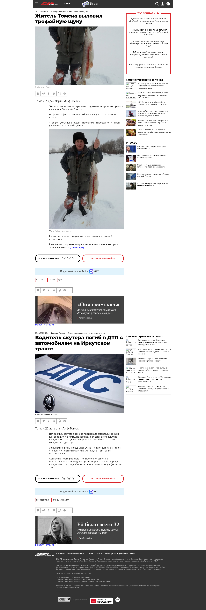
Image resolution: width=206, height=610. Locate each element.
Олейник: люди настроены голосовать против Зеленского (151, 166)
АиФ (55, 414)
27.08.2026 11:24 (41, 333)
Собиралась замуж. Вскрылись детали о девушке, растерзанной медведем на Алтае (152, 342)
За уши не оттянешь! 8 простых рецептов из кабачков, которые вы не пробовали (154, 132)
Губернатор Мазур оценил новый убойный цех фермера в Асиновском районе (148, 21)
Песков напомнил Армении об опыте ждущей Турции (153, 175)
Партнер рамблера (80, 599)
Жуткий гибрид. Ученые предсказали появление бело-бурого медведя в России (154, 351)
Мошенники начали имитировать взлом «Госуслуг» (152, 157)
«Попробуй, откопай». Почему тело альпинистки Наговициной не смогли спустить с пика (153, 113)
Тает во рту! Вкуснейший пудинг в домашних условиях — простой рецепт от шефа (153, 122)
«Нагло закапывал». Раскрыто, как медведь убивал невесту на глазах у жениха (153, 370)
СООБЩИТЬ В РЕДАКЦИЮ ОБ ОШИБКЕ (120, 554)
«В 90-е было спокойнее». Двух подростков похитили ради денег (153, 103)
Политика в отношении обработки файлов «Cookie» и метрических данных (84, 581)
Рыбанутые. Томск (43, 87)
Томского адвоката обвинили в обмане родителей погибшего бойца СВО (148, 43)
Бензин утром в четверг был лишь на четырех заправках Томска (148, 65)
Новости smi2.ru (44, 324)
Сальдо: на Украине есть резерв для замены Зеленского (153, 184)
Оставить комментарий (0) (103, 258)
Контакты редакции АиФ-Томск (70, 554)
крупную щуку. (76, 247)
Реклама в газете (94, 554)
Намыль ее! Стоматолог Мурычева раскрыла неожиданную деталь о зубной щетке (153, 95)
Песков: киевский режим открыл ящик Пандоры (151, 147)
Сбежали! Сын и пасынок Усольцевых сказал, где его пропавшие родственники (154, 379)
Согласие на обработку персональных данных (73, 577)
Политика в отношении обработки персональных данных (77, 579)
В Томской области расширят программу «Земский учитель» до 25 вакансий (148, 54)
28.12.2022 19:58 (41, 11)
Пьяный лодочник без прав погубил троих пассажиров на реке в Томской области (148, 32)
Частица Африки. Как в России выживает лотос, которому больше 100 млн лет (153, 388)
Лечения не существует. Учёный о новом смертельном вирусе (152, 360)
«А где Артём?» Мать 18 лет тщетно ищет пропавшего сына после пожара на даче (153, 85)
